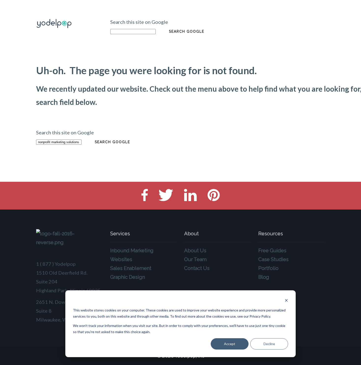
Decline (269, 344)
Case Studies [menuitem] (273, 259)
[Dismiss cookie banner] (286, 301)
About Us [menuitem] (195, 250)
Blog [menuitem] (263, 277)
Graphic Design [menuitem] (127, 277)
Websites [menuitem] (121, 259)
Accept (229, 344)
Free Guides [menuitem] (272, 250)
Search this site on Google (139, 22)
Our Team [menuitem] (195, 259)
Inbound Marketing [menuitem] (131, 250)
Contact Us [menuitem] (196, 268)
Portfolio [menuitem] (268, 268)
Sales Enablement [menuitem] (130, 268)
